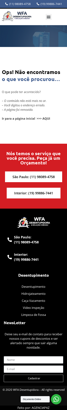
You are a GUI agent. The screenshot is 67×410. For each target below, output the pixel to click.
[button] (49, 17)
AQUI (46, 119)
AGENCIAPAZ (41, 408)
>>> (39, 119)
